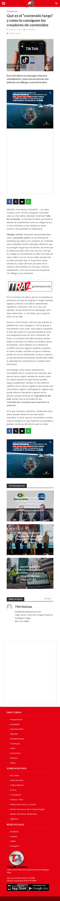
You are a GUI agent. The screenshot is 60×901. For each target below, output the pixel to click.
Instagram (14, 846)
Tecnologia (12, 11)
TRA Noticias (30, 29)
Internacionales (16, 729)
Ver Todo (47, 599)
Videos (13, 763)
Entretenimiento (17, 738)
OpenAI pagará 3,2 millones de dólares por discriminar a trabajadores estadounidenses (30, 571)
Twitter (13, 841)
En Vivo (13, 790)
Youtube (13, 836)
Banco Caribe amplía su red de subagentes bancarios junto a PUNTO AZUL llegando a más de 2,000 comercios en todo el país (30, 504)
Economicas (15, 753)
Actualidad (14, 724)
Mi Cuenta (14, 775)
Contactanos (15, 794)
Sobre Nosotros (17, 780)
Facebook (14, 831)
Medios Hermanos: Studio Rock (23, 814)
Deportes (14, 734)
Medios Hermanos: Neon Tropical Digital (27, 809)
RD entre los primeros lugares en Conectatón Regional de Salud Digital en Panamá (30, 537)
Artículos (14, 758)
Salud (12, 748)
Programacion (16, 719)
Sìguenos (14, 819)
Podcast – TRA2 (16, 799)
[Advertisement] (30, 162)
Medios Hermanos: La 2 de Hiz (23, 804)
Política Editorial (16, 785)
